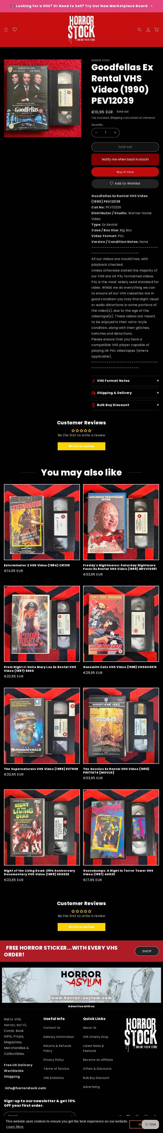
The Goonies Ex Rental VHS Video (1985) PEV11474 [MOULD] (116, 770)
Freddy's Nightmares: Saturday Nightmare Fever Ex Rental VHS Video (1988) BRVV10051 (120, 567)
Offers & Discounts (97, 1069)
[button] (6, 29)
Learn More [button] (15, 1126)
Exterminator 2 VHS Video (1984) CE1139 (37, 565)
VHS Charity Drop (96, 1037)
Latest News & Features (93, 1048)
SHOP (147, 951)
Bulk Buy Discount (96, 1078)
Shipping (117, 117)
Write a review (81, 446)
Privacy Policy (54, 1060)
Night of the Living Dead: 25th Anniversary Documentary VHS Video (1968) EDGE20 (39, 872)
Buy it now (125, 172)
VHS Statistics (54, 1078)
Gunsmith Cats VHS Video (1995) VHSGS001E (119, 667)
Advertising (91, 1087)
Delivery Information (59, 1037)
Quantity (97, 125)
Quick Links (94, 1019)
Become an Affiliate (98, 1060)
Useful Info (54, 1019)
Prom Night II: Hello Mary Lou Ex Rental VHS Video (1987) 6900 (40, 668)
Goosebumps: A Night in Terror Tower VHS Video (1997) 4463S (118, 872)
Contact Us (52, 1028)
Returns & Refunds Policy (57, 1048)
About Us (89, 1028)
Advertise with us (81, 1006)
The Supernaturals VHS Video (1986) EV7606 (41, 769)
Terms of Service (56, 1069)
